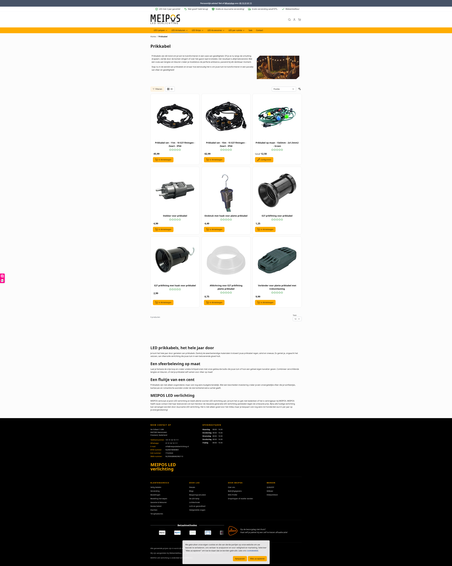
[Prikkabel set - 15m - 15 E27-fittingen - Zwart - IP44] (226, 117)
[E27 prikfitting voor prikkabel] (277, 190)
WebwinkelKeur (175, 553)
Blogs (191, 491)
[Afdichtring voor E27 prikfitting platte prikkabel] (226, 260)
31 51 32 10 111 (171, 443)
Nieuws (192, 487)
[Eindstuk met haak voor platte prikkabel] (226, 190)
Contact (259, 30)
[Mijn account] (294, 19)
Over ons (231, 487)
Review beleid (155, 506)
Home (153, 36)
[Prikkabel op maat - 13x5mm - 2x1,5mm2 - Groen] (277, 117)
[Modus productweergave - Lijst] (171, 89)
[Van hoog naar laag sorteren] (299, 89)
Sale (250, 30)
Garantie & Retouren (158, 502)
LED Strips (196, 30)
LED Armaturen (178, 30)
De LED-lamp (194, 498)
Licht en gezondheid (197, 506)
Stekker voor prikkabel (175, 215)
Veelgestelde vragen (197, 510)
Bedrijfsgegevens (235, 491)
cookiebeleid (252, 550)
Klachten (153, 510)
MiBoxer (270, 491)
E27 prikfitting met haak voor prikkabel (175, 285)
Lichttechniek (194, 502)
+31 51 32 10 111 (172, 440)
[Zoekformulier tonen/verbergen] (289, 20)
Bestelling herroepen (158, 498)
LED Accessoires (215, 30)
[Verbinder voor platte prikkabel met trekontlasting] (277, 260)
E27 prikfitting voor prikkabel (277, 215)
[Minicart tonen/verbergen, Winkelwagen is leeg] (299, 19)
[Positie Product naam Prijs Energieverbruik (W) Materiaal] (284, 89)
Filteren (158, 89)
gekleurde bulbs (220, 369)
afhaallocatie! (282, 532)
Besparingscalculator (197, 495)
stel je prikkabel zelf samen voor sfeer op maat (191, 372)
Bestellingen (155, 495)
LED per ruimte (235, 30)
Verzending (155, 491)
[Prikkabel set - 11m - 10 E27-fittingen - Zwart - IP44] (175, 117)
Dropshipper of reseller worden (240, 498)
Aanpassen (240, 558)
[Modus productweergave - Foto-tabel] (168, 89)
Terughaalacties (156, 514)
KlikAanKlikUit (272, 495)
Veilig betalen (155, 487)
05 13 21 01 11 (245, 3)
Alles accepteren (257, 558)
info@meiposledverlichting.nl (177, 446)
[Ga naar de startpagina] (165, 20)
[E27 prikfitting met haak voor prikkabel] (175, 260)
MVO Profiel (232, 495)
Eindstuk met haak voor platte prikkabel (226, 215)
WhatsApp (229, 3)
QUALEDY (270, 487)
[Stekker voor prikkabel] (175, 190)
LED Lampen (159, 30)
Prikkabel (162, 36)
